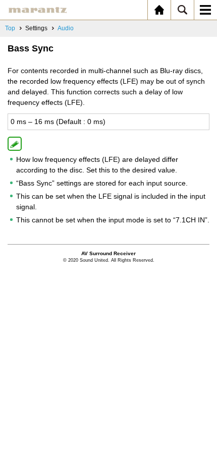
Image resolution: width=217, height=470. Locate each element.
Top (10, 28)
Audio (66, 28)
